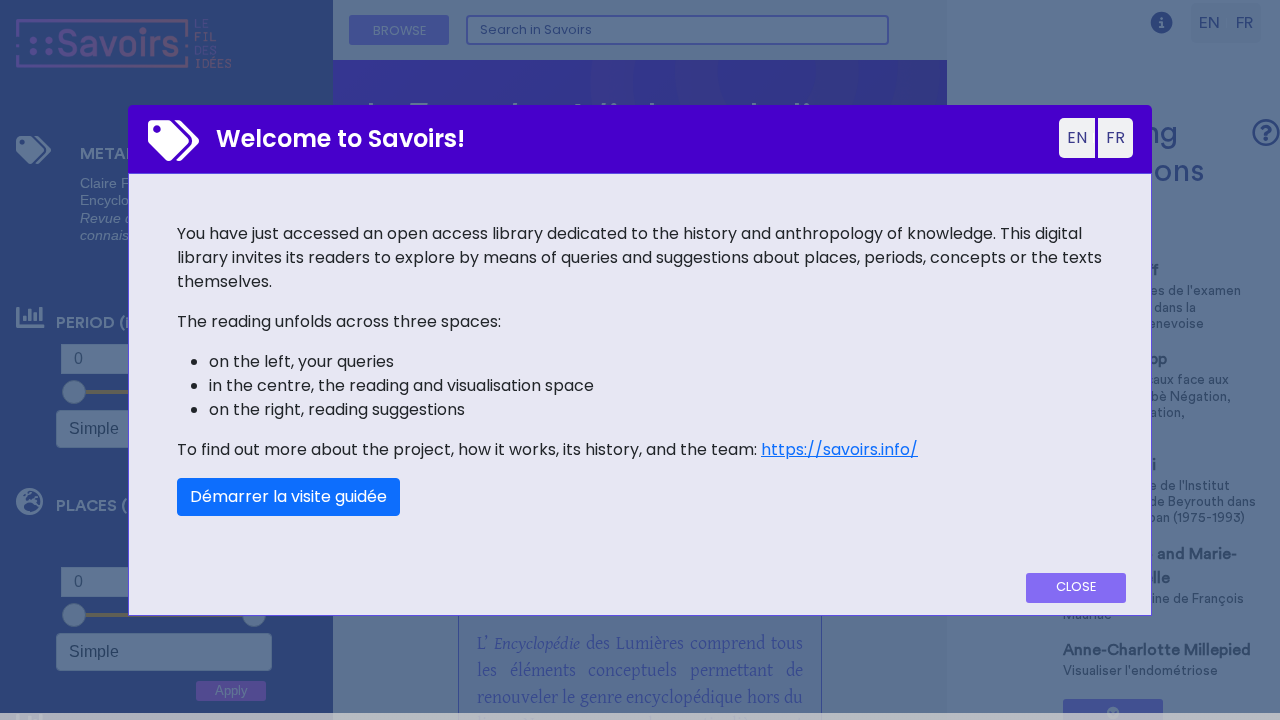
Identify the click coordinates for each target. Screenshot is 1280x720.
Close (1076, 586)
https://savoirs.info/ (839, 449)
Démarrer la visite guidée (288, 496)
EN (1077, 137)
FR (1115, 137)
